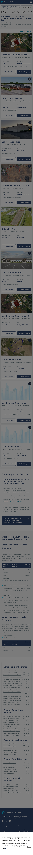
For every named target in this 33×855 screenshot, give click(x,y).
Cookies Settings (16, 852)
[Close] (31, 834)
